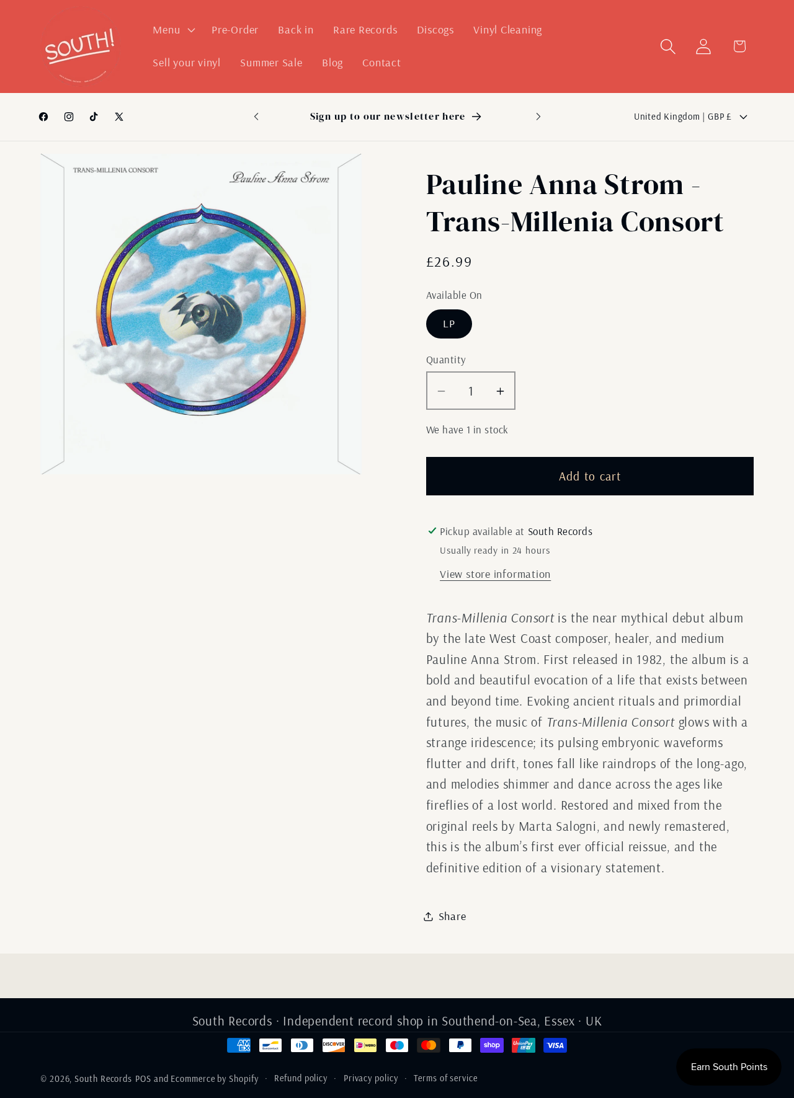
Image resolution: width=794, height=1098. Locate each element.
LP (449, 324)
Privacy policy (371, 1078)
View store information (495, 574)
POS (143, 1078)
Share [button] (452, 916)
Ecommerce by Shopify (214, 1078)
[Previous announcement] (256, 116)
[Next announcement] (538, 116)
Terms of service (446, 1078)
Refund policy (301, 1078)
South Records (103, 1078)
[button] (172, 29)
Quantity (446, 359)
